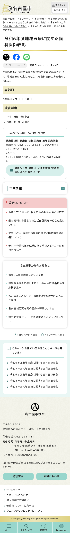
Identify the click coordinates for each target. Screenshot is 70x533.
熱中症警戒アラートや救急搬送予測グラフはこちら (35, 319)
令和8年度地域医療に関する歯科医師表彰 (34, 363)
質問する (44, 530)
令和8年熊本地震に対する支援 (26, 275)
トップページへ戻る (55, 335)
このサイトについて (17, 495)
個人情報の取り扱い (17, 500)
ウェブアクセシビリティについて (24, 511)
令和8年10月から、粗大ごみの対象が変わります (36, 212)
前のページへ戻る (28, 335)
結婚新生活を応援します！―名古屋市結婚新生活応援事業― (36, 285)
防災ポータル (60, 10)
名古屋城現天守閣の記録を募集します (30, 308)
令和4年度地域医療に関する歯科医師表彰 (34, 386)
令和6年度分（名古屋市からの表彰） (28, 22)
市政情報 (39, 19)
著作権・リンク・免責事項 (20, 505)
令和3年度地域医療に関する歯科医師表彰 (34, 381)
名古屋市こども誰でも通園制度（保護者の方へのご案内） (35, 298)
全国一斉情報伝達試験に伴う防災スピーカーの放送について (36, 248)
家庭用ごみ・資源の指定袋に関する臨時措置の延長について (36, 235)
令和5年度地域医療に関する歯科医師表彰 (34, 374)
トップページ (24, 19)
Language (61, 530)
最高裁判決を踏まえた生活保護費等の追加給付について (36, 222)
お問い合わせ (51, 476)
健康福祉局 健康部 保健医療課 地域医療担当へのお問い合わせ (37, 170)
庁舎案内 (18, 476)
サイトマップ (13, 490)
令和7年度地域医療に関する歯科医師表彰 (34, 368)
